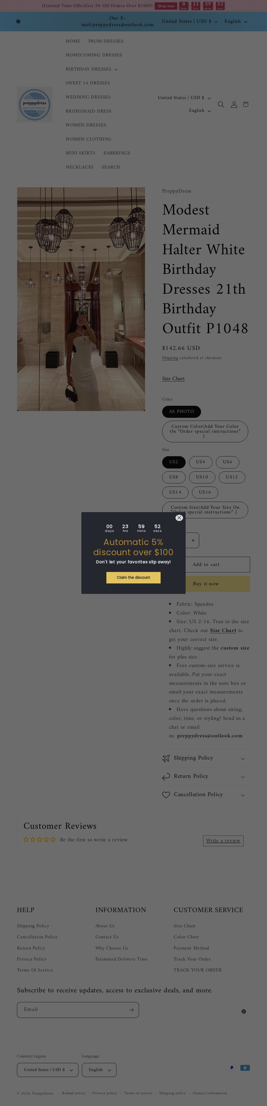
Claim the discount (133, 577)
